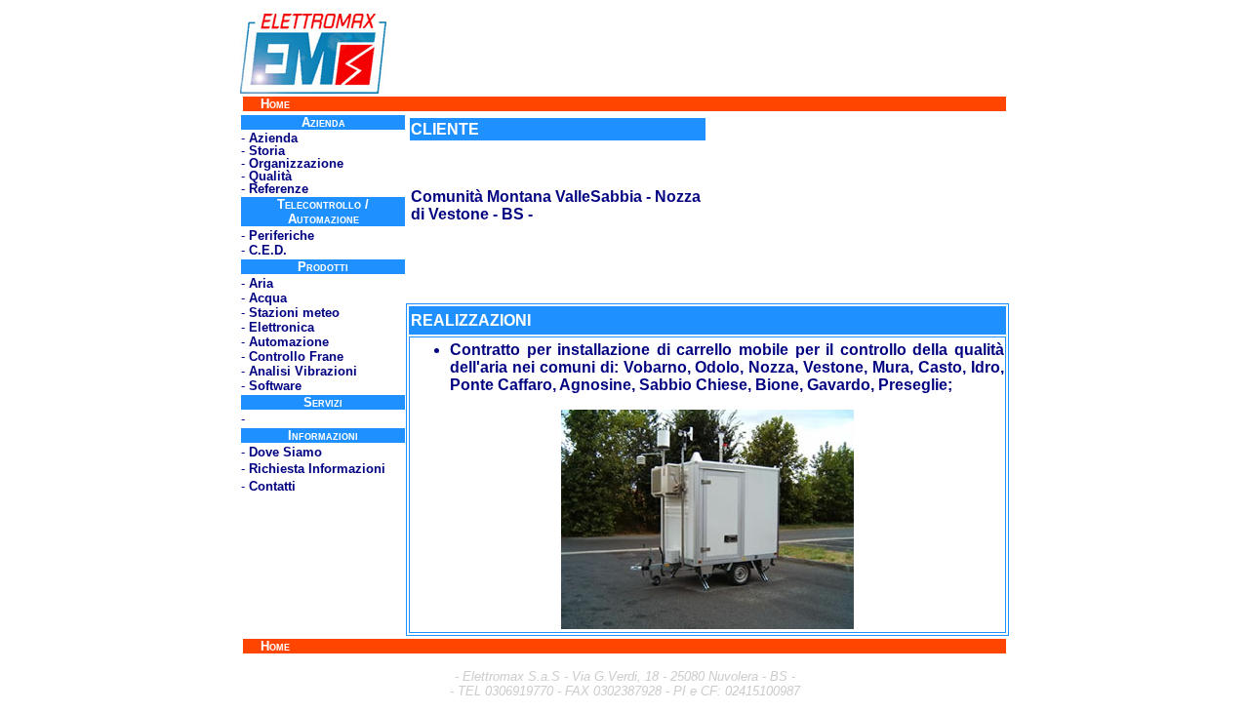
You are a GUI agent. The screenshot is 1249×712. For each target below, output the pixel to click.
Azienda (273, 138)
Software (275, 385)
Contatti (272, 486)
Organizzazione (296, 163)
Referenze (278, 188)
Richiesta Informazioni (317, 468)
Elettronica (281, 327)
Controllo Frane (296, 356)
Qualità (270, 176)
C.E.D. (268, 250)
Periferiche (281, 235)
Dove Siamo (285, 452)
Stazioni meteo (294, 312)
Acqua (268, 298)
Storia (267, 150)
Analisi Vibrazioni (303, 371)
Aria (261, 283)
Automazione (289, 342)
